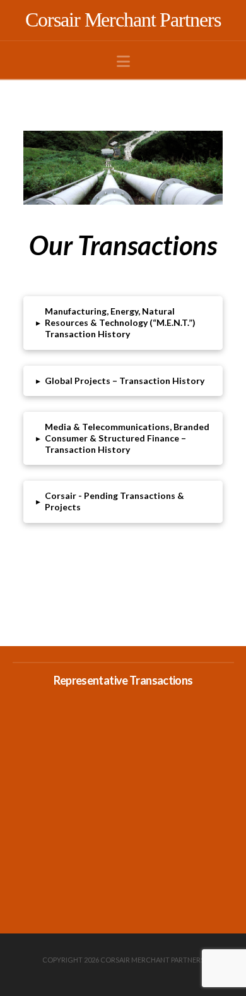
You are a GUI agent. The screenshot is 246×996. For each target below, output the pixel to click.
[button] (123, 61)
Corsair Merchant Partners (122, 19)
